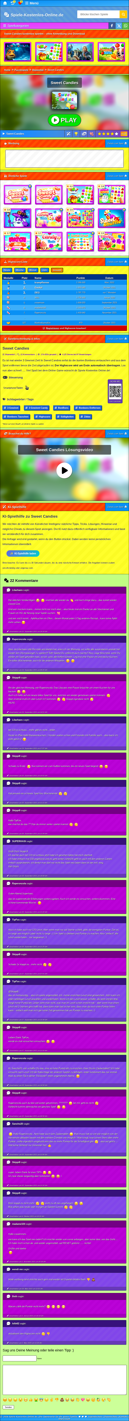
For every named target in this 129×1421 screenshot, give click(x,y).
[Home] (5, 3)
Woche (20, 270)
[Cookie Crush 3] (80, 241)
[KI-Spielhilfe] (68, 133)
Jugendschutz (95, 1417)
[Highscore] (76, 133)
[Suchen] (123, 14)
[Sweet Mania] (17, 194)
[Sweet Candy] (48, 194)
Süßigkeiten (67, 416)
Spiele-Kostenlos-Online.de (36, 15)
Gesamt (57, 270)
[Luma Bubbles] (17, 52)
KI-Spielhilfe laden (25, 553)
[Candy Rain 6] (48, 218)
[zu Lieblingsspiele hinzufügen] (91, 133)
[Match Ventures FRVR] (80, 52)
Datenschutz (111, 1417)
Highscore (44, 416)
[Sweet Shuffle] (111, 218)
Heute (7, 270)
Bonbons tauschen (17, 416)
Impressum (64, 1419)
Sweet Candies (15, 133)
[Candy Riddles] (49, 52)
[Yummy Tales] (111, 52)
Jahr (44, 270)
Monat (33, 270)
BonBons (62, 407)
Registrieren (52, 328)
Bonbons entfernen (89, 407)
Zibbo (86, 416)
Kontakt (123, 1417)
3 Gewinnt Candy (38, 407)
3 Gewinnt (12, 407)
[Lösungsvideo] (84, 133)
